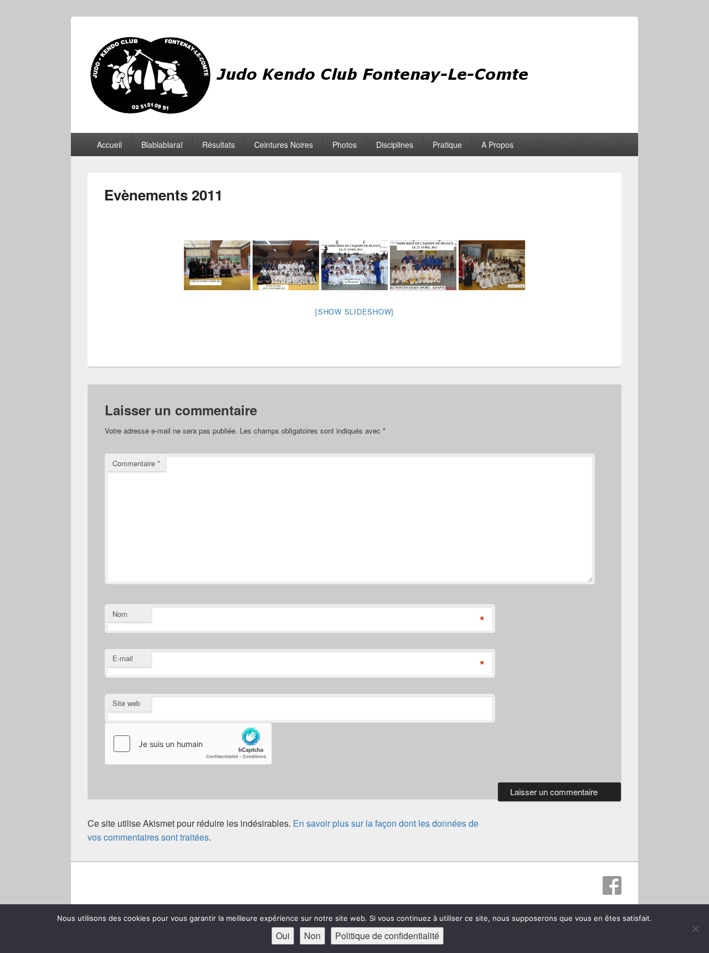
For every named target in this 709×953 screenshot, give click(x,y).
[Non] (695, 928)
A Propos (497, 144)
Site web (126, 703)
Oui (283, 935)
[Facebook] (612, 885)
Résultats (218, 144)
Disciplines (394, 144)
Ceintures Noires (283, 144)
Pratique (447, 144)
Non (312, 935)
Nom (119, 614)
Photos (344, 144)
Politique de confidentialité (387, 935)
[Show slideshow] (354, 311)
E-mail (122, 658)
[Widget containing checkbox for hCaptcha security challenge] (188, 744)
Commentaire (136, 463)
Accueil (109, 144)
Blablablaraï (162, 144)
